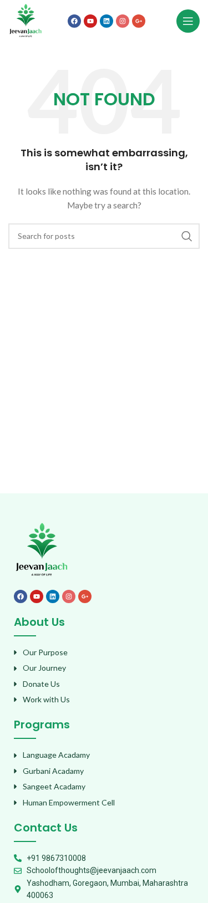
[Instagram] (122, 21)
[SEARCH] (187, 236)
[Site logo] (25, 19)
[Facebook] (74, 21)
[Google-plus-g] (138, 21)
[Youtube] (90, 21)
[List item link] (104, 652)
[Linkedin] (106, 21)
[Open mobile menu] (188, 21)
